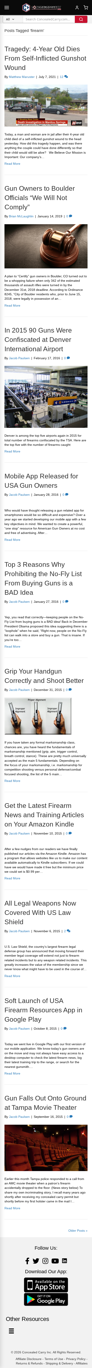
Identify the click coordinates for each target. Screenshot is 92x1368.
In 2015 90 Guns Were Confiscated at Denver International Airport (38, 340)
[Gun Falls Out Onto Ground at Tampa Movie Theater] (46, 1147)
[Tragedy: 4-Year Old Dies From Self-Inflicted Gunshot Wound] (46, 105)
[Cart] (85, 7)
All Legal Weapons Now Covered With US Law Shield (40, 913)
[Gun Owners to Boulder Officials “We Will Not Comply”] (46, 246)
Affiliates (82, 1363)
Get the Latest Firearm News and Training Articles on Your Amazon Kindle (44, 815)
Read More (12, 163)
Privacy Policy (76, 1359)
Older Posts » (78, 1230)
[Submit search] (81, 19)
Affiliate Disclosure (29, 1359)
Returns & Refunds (29, 1363)
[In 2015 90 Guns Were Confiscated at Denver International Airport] (46, 396)
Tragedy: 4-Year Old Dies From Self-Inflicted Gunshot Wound (45, 58)
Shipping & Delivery (59, 1363)
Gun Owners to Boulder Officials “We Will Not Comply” (39, 198)
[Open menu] (7, 8)
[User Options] (11, 1330)
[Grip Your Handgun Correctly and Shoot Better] (37, 716)
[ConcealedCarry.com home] (42, 7)
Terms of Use (53, 1359)
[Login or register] (77, 7)
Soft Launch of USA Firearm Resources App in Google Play (43, 1010)
